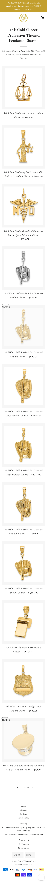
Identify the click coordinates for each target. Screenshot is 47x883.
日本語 (16, 855)
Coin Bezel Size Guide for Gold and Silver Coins (23, 834)
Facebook (25, 840)
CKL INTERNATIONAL (26, 861)
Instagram (24, 848)
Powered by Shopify (23, 864)
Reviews (23, 814)
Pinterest (25, 844)
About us (23, 810)
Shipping (23, 823)
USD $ (28, 855)
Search (23, 806)
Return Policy (23, 818)
